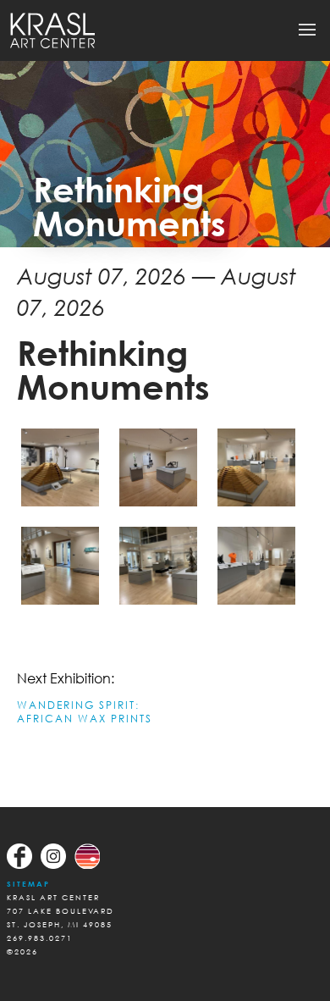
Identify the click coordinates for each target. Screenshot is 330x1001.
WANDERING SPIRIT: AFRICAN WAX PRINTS (84, 712)
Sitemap (28, 883)
